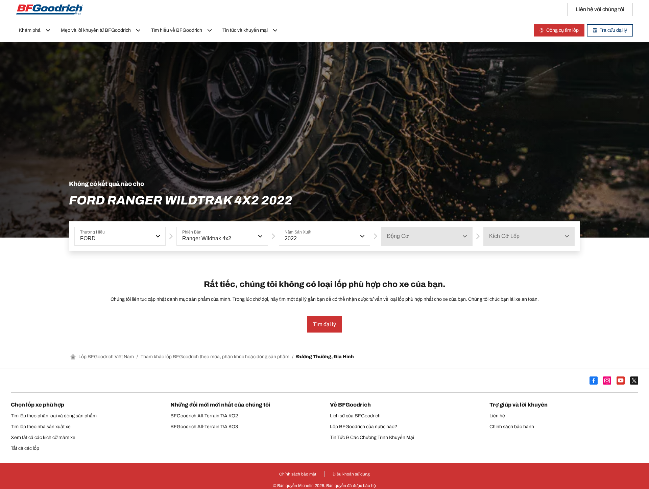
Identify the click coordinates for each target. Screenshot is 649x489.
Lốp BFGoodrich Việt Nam (106, 356)
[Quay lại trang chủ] (49, 9)
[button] (157, 236)
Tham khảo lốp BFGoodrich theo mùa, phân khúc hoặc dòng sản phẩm (215, 356)
